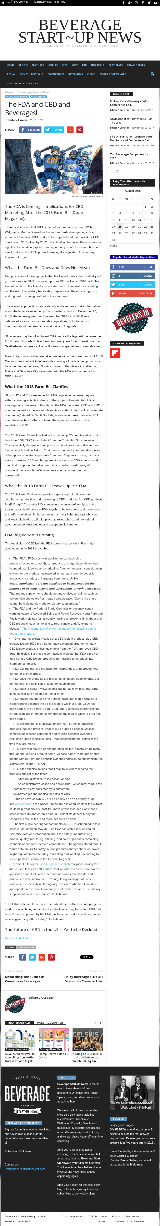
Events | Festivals (31, 74)
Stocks (23, 65)
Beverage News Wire (113, 74)
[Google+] (129, 3)
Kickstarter (78, 1127)
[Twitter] (149, 3)
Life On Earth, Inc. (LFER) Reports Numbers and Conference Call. (131, 138)
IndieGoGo (82, 1119)
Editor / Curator (17, 119)
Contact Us (104, 1221)
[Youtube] (155, 3)
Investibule (63, 1127)
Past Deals (116, 65)
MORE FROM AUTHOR (50, 1022)
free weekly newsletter (36, 1129)
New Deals (97, 65)
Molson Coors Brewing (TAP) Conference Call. (129, 103)
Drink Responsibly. (73, 1216)
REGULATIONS (38, 96)
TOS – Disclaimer (97, 1216)
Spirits (53, 65)
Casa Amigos (74, 1189)
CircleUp (76, 1123)
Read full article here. (19, 938)
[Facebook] (123, 3)
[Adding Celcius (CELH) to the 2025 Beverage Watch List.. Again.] (87, 1039)
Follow (147, 275)
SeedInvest (90, 1123)
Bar (84, 65)
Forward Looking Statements (130, 1221)
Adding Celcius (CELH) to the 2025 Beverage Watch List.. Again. (87, 1057)
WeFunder (63, 1123)
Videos (91, 74)
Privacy (116, 1216)
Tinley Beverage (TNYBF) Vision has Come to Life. (83, 979)
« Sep (113, 245)
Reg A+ (11, 74)
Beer (65, 65)
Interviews (75, 74)
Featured (38, 65)
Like (150, 267)
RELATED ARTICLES (19, 1022)
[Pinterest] (142, 3)
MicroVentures (66, 1119)
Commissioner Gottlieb (55, 864)
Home (10, 65)
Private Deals (136, 65)
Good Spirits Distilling (22, 83)
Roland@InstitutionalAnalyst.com (25, 1168)
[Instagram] (136, 3)
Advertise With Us (134, 1216)
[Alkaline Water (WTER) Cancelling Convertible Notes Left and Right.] (20, 1039)
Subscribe (145, 293)
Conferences (56, 74)
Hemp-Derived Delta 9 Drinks (53, 1055)
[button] (152, 74)
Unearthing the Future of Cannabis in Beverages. (25, 979)
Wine (75, 65)
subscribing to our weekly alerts (76, 1193)
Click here (25, 1151)
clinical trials (23, 804)
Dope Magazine (26, 947)
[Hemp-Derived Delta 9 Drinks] (54, 1039)
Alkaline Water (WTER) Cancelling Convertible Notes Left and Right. (20, 1057)
